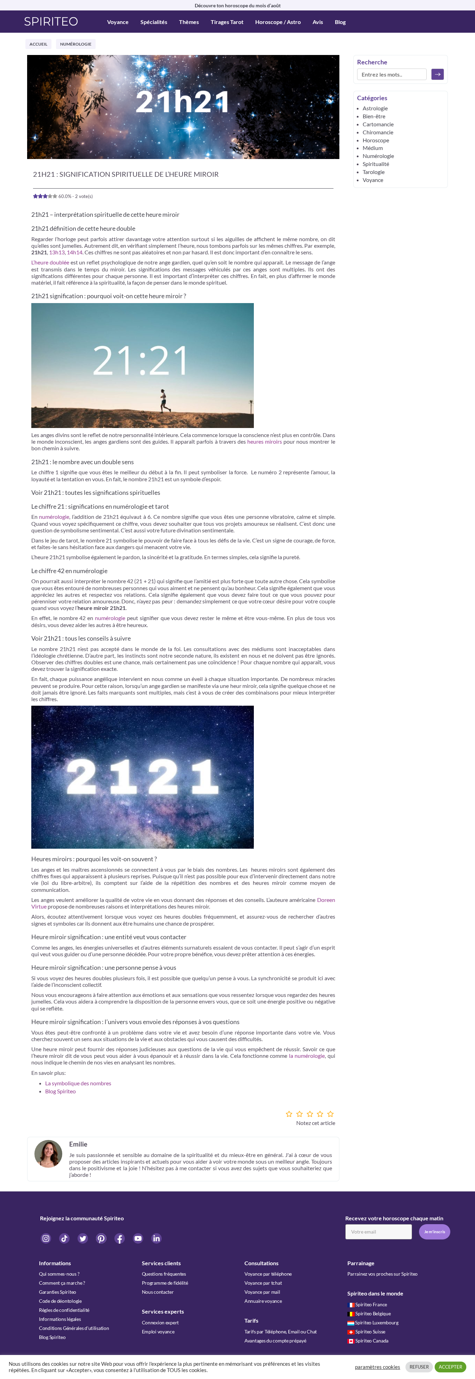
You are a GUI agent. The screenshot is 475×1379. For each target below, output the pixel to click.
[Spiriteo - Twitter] (83, 1238)
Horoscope (376, 140)
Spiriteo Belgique (373, 1313)
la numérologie (307, 1055)
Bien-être (374, 116)
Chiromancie (378, 132)
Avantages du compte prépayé (275, 1341)
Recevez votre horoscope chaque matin (394, 1218)
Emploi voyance (158, 1331)
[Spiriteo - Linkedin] (156, 1238)
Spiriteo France (371, 1304)
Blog (340, 21)
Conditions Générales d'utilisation (74, 1328)
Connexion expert (160, 1322)
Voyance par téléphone (268, 1274)
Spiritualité (376, 163)
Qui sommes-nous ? (59, 1274)
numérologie (54, 516)
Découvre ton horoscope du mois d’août (238, 5)
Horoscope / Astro (278, 21)
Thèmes (189, 21)
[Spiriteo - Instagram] (46, 1238)
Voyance (118, 21)
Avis (318, 21)
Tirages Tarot (227, 21)
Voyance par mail (262, 1292)
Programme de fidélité (165, 1283)
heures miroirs (264, 441)
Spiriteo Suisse (370, 1331)
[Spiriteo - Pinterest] (101, 1238)
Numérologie (75, 44)
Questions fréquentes (164, 1274)
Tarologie (374, 171)
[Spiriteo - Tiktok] (65, 1238)
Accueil (38, 44)
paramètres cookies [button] (377, 1367)
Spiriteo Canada (371, 1341)
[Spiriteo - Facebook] (120, 1238)
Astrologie (375, 108)
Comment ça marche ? (62, 1283)
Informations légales (60, 1319)
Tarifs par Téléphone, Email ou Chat (280, 1331)
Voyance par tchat (263, 1283)
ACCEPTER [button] (450, 1367)
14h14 (74, 252)
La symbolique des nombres (78, 1083)
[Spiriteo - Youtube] (138, 1238)
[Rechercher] (437, 74)
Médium (373, 147)
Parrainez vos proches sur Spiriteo (382, 1274)
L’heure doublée (50, 262)
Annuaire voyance (263, 1301)
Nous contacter (158, 1292)
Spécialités (153, 21)
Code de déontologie (60, 1301)
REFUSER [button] (419, 1367)
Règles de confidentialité (64, 1310)
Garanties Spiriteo (57, 1292)
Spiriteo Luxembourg (376, 1322)
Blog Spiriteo (60, 1091)
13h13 (57, 252)
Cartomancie (378, 124)
